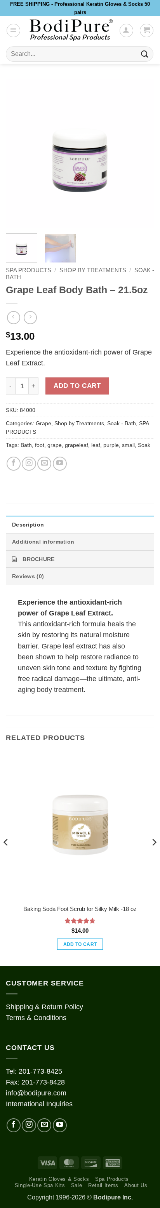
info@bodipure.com (36, 1093)
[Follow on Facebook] (14, 464)
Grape (43, 423)
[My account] (126, 30)
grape (54, 445)
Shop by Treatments (92, 270)
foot (39, 445)
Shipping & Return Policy (44, 1007)
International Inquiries (39, 1104)
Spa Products (112, 1179)
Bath (26, 445)
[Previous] (19, 153)
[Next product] (13, 317)
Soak (144, 445)
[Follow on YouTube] (60, 464)
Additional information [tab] (43, 542)
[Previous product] (30, 317)
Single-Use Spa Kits (40, 1185)
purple (111, 445)
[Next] (141, 153)
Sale (76, 1185)
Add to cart (77, 385)
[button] (13, 30)
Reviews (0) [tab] (28, 576)
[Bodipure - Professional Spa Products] (71, 30)
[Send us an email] (44, 464)
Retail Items (103, 1185)
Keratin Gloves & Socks (59, 1179)
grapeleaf (76, 445)
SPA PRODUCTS (28, 270)
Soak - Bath (121, 423)
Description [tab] (28, 524)
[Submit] (145, 54)
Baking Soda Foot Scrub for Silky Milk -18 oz (80, 909)
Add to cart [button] (80, 944)
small (128, 445)
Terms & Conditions (36, 1018)
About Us (135, 1185)
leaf (95, 445)
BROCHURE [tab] (38, 559)
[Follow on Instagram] (29, 464)
